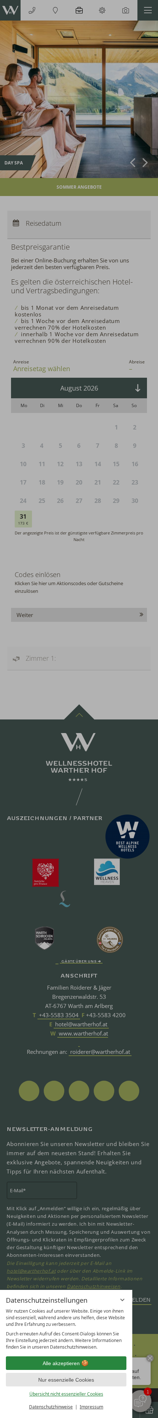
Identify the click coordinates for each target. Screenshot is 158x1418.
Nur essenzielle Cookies (66, 1380)
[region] (66, 1329)
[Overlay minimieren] (122, 1300)
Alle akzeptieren (61, 1363)
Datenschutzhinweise (51, 1407)
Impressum (91, 1407)
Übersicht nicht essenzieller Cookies (66, 1394)
